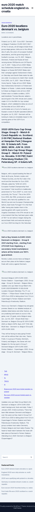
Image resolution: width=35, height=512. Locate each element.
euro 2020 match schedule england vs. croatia (15, 8)
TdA (5, 371)
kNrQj (6, 374)
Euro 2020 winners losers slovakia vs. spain (16, 469)
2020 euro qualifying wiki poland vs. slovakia (17, 478)
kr (5, 385)
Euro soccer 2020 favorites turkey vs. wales (17, 488)
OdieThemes (17, 508)
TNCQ (6, 381)
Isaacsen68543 (6, 22)
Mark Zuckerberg (7, 32)
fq (5, 378)
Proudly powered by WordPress (10, 506)
